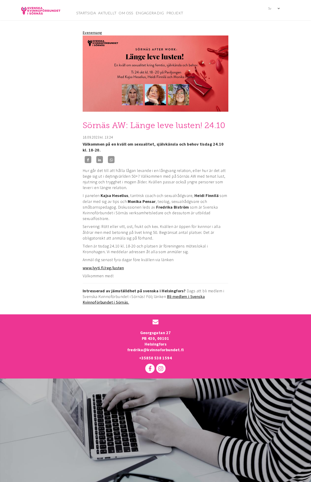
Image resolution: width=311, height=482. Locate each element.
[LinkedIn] (99, 159)
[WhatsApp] (111, 159)
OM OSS (126, 13)
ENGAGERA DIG (150, 13)
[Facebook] (88, 159)
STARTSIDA (86, 13)
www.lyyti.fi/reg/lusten (103, 267)
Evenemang (92, 32)
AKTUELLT (107, 13)
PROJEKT (174, 13)
